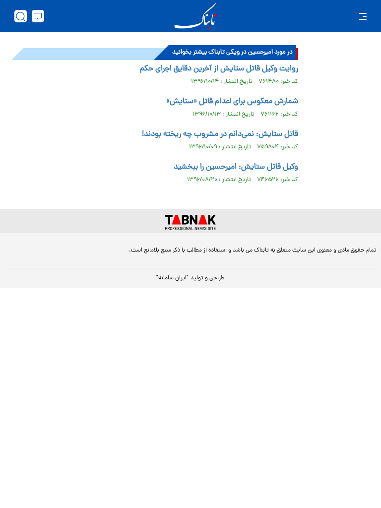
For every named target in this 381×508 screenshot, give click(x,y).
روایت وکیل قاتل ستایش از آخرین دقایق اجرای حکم (219, 69)
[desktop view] (38, 16)
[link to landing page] (195, 16)
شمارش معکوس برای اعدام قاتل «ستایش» (232, 102)
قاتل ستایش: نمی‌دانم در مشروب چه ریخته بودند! (220, 134)
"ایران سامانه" (172, 278)
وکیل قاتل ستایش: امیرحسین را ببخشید (236, 167)
